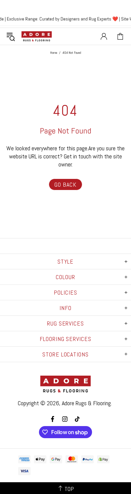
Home (53, 52)
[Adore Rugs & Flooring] (36, 36)
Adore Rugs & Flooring (86, 403)
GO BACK (65, 184)
